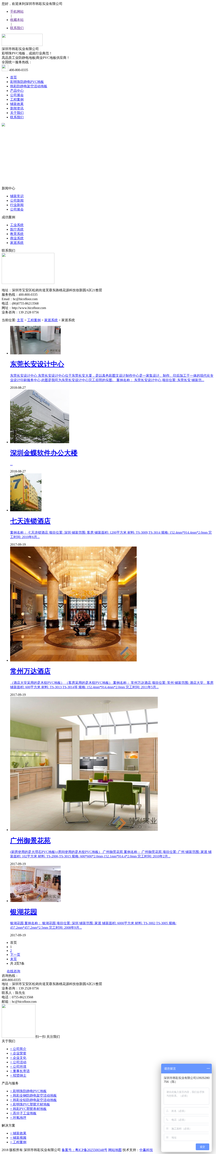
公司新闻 (17, 200)
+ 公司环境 (18, 1066)
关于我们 (17, 113)
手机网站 (17, 11)
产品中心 (17, 90)
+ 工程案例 (18, 1142)
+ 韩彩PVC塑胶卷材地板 (28, 1109)
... (11, 464)
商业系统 (17, 238)
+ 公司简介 (18, 1049)
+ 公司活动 (18, 1062)
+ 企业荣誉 (18, 1053)
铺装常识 (17, 196)
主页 (20, 320)
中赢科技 (146, 1150)
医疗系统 (17, 229)
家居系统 (17, 242)
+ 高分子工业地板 (23, 1113)
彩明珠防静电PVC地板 (27, 82)
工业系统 (17, 225)
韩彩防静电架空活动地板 (28, 86)
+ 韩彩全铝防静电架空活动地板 (33, 1100)
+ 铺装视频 (18, 1137)
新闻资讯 (17, 108)
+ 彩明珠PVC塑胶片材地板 (30, 1104)
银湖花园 (23, 912)
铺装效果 (17, 104)
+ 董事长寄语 (20, 1071)
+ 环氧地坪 (18, 1117)
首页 (13, 77)
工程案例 (17, 99)
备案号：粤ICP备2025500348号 (84, 1150)
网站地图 (115, 1150)
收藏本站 (17, 20)
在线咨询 (13, 971)
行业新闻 (17, 205)
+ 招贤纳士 (18, 1075)
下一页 (15, 954)
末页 (13, 959)
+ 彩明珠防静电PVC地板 (28, 1091)
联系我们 (17, 28)
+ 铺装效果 (18, 1133)
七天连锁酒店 (30, 521)
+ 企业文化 (18, 1058)
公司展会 (17, 95)
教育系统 (17, 234)
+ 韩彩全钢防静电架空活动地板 (33, 1095)
